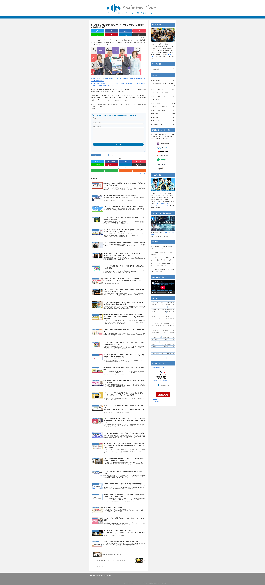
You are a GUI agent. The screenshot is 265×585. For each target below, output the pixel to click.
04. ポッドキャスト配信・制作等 (163, 92)
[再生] (152, 292)
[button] (139, 34)
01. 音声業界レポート (163, 80)
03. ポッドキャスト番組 (163, 89)
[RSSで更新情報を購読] (132, 170)
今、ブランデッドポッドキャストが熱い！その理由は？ (163, 253)
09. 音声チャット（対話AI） (163, 110)
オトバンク (112, 155)
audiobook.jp (105, 155)
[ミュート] (171, 292)
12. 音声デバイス (163, 120)
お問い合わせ (156, 401)
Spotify (158, 206)
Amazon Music (166, 206)
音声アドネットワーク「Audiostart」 (161, 380)
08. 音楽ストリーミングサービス (163, 106)
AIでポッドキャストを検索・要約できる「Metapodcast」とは (161, 248)
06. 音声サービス (163, 99)
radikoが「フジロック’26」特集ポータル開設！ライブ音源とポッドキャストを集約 (162, 259)
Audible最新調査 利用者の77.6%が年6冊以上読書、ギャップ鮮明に (162, 270)
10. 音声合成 (163, 113)
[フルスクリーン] (173, 292)
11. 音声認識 (163, 117)
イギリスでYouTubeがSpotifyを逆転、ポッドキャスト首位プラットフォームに (162, 264)
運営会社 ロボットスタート (158, 367)
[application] (163, 287)
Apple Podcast (161, 203)
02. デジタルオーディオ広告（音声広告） (163, 84)
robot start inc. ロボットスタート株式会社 (102, 575)
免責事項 (155, 399)
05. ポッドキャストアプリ (163, 96)
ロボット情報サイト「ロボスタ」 (160, 389)
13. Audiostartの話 (163, 124)
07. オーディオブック (96, 155)
